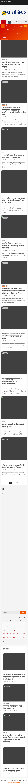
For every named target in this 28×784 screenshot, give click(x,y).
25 (4, 637)
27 (10, 637)
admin (13, 69)
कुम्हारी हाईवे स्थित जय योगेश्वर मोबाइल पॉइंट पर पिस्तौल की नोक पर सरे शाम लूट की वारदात (13, 200)
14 (14, 630)
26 (7, 637)
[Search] (23, 26)
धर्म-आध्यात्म (18, 33)
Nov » (9, 642)
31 (24, 637)
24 (24, 634)
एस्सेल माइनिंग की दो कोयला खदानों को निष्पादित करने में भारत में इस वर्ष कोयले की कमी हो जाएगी (14, 677)
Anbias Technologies (14, 782)
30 (20, 637)
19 (7, 634)
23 (20, 634)
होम (10, 26)
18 (4, 634)
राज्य (15, 26)
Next (17, 482)
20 (10, 634)
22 (17, 634)
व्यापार (19, 30)
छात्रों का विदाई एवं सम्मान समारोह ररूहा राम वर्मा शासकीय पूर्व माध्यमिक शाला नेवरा (13, 245)
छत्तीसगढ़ (21, 26)
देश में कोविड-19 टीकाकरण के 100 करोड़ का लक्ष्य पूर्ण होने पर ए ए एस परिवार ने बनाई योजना (12, 381)
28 (14, 637)
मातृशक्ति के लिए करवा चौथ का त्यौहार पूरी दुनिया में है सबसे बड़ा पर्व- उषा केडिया (13, 336)
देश (3, 30)
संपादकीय (4, 33)
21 (14, 634)
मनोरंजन (4, 37)
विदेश (8, 30)
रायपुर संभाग (7, 703)
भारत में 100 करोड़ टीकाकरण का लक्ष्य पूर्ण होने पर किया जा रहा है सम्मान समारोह (13, 64)
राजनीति (11, 33)
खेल (13, 30)
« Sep (3, 642)
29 (17, 637)
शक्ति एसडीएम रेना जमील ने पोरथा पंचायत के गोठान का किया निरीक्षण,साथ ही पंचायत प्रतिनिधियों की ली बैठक (13, 290)
